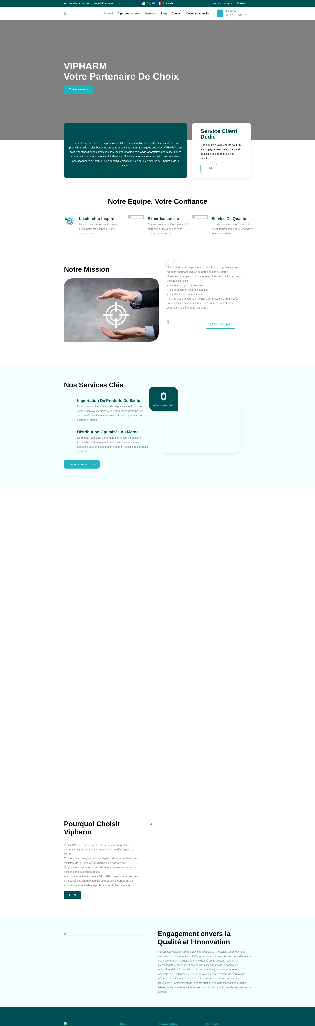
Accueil (108, 13)
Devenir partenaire (197, 13)
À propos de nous (129, 13)
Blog (164, 13)
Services (150, 13)
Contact (176, 13)
